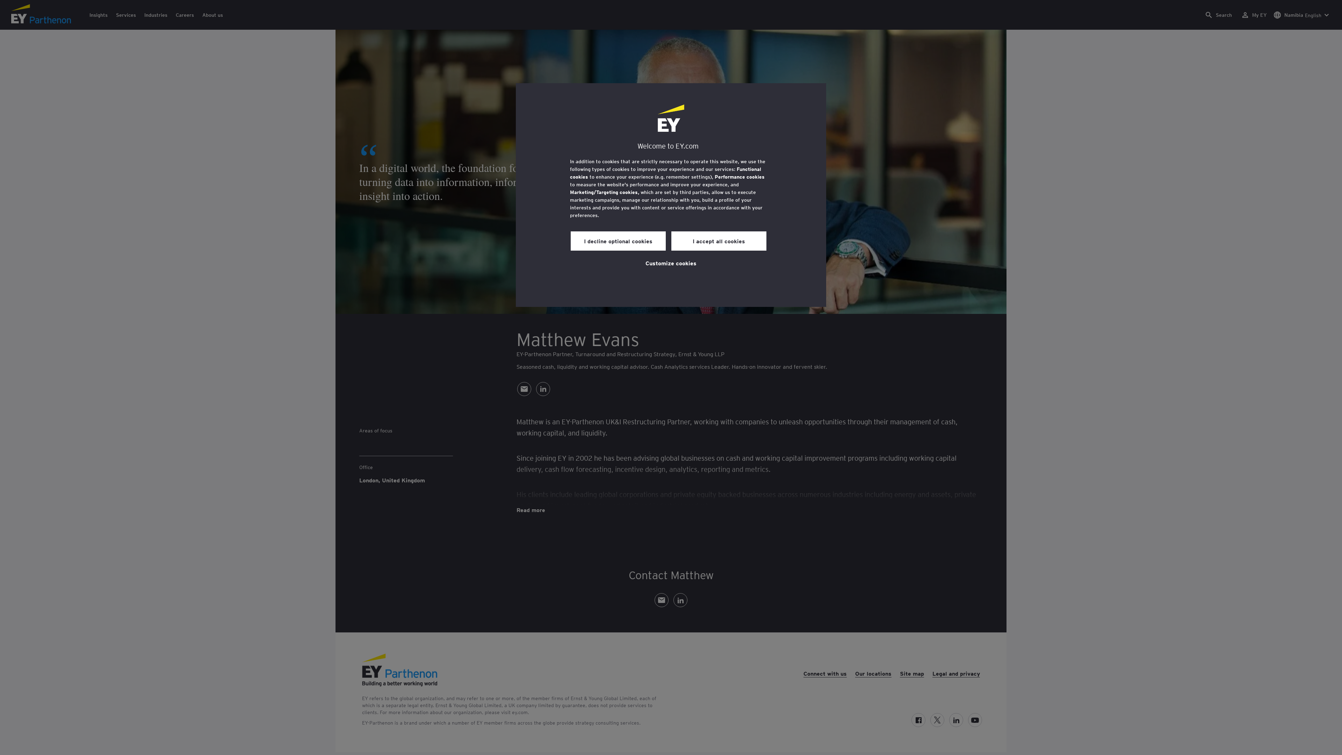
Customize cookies (671, 263)
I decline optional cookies (618, 241)
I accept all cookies (719, 241)
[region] (671, 195)
